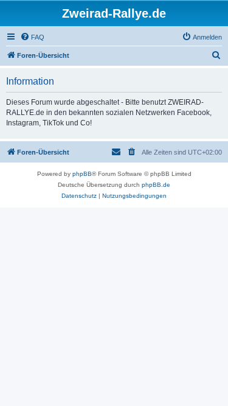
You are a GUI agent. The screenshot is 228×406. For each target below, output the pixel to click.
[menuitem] (32, 37)
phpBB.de (156, 184)
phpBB (82, 173)
